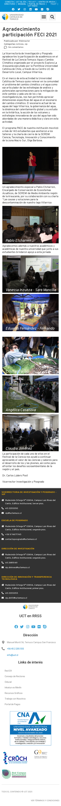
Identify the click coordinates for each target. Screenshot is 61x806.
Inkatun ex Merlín (13, 687)
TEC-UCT (32, 2)
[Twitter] (18, 9)
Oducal (8, 682)
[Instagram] (24, 9)
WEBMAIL (22, 4)
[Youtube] (36, 9)
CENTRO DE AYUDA (46, 2)
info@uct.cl (12, 655)
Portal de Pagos (12, 704)
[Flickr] (42, 9)
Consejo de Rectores (15, 676)
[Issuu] (47, 9)
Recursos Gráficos (14, 693)
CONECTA (9, 2)
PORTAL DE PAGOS (37, 4)
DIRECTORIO (9, 4)
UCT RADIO (33, 6)
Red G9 (8, 671)
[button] (43, 17)
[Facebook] (13, 9)
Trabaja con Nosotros (15, 698)
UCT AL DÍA (21, 2)
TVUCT (53, 4)
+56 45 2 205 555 (15, 648)
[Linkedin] (30, 9)
